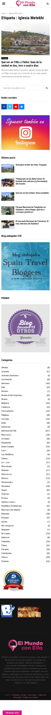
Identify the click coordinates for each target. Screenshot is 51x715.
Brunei (4, 399)
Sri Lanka (5, 533)
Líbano (4, 458)
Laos (3, 450)
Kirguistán (6, 442)
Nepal (4, 490)
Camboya (5, 407)
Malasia (5, 470)
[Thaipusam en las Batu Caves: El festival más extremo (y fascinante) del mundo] (7, 182)
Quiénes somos (8, 502)
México (4, 478)
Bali (3, 387)
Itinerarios (6, 435)
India (3, 423)
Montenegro (7, 482)
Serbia (4, 521)
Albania (4, 367)
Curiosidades (7, 411)
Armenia (5, 371)
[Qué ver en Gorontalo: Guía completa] (7, 196)
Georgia (4, 58)
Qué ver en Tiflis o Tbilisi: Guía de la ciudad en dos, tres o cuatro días (21, 64)
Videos (4, 557)
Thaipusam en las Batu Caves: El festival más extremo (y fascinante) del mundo (31, 181)
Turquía (5, 549)
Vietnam (5, 561)
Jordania (5, 438)
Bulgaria (5, 403)
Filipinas (5, 415)
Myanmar (5, 486)
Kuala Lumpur (7, 446)
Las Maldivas (7, 454)
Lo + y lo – (6, 462)
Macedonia (6, 466)
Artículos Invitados (10, 375)
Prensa (4, 498)
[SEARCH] (47, 88)
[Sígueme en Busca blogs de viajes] (29, 616)
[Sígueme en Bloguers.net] (8, 616)
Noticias (5, 494)
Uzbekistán (6, 553)
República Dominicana (11, 506)
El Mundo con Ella (19, 695)
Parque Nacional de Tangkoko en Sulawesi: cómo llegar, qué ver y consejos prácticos (31, 209)
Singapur (5, 529)
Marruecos (6, 474)
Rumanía (5, 513)
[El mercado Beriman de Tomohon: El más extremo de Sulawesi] (7, 224)
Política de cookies (30, 697)
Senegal (5, 517)
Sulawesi (5, 537)
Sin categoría (7, 525)
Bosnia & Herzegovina (11, 395)
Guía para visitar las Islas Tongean (31, 165)
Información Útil (8, 430)
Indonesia (5, 427)
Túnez (4, 545)
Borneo (4, 391)
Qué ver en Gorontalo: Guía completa (32, 193)
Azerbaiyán (6, 379)
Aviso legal (32, 695)
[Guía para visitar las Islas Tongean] (7, 168)
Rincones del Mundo (10, 510)
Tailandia (5, 541)
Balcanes (5, 383)
